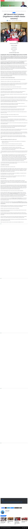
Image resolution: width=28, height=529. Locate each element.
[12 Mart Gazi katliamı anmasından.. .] (24, 518)
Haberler (14, 12)
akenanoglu (9, 20)
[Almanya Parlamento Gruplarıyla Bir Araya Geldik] (10, 518)
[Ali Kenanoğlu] (14, 4)
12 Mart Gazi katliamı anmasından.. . (24, 521)
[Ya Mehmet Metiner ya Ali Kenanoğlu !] (3, 519)
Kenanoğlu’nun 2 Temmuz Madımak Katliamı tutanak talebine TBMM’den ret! (17, 522)
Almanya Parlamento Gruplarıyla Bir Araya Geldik (10, 521)
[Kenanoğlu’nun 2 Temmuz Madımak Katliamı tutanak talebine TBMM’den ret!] (17, 519)
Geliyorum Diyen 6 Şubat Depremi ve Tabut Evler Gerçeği (11, 0)
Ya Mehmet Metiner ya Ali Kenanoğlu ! (3, 522)
